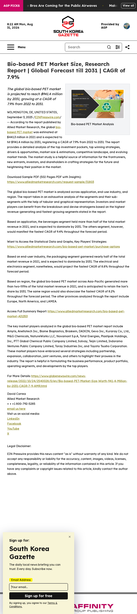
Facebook (14, 423)
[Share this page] (127, 47)
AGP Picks (12, 5)
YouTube (13, 428)
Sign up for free (38, 596)
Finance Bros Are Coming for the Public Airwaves (56, 6)
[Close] (69, 536)
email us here (16, 408)
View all (128, 5)
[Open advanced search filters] (117, 47)
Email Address (21, 580)
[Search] (109, 47)
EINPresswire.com (47, 117)
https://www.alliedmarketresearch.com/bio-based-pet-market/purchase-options (63, 246)
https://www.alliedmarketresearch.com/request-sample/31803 (50, 182)
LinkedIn (13, 418)
